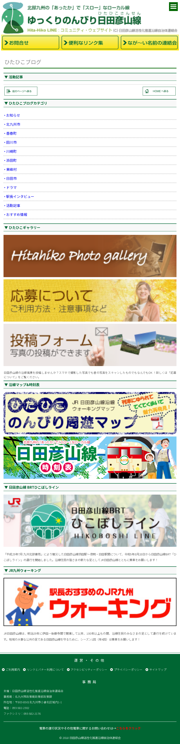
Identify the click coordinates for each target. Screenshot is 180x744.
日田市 (11, 178)
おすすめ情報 (16, 214)
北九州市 (13, 124)
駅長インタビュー (20, 196)
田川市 (11, 142)
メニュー (173, 6)
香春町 (11, 133)
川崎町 (11, 151)
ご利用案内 (13, 669)
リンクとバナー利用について (45, 669)
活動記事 (13, 205)
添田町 (11, 160)
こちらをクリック (128, 728)
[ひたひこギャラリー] (90, 256)
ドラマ (11, 187)
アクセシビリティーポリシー (89, 669)
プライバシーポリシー (128, 669)
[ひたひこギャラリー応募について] (90, 300)
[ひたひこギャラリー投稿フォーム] (90, 345)
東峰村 (11, 169)
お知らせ (13, 115)
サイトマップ (157, 669)
